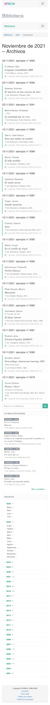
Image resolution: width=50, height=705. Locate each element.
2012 (8, 620)
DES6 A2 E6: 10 (35, 398)
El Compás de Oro (12, 314)
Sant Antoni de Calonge (19, 392)
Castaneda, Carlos (14, 311)
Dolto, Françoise (11, 422)
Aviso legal (25, 694)
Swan (35, 320)
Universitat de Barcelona (27, 444)
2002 (8, 668)
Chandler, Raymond (14, 179)
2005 (8, 654)
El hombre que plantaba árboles (16, 481)
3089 (18, 167)
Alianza (19, 295)
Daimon (22, 342)
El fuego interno (13, 317)
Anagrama (23, 207)
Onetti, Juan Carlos (14, 135)
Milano (11, 484)
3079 (18, 398)
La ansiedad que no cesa (17, 116)
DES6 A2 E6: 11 (35, 371)
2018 (8, 591)
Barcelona (14, 95)
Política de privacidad (25, 699)
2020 (8, 581)
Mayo (9, 538)
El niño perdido (12, 160)
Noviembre (11, 553)
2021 (18, 34)
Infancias (7, 425)
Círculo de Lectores (23, 471)
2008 (8, 639)
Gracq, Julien (11, 245)
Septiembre (11, 547)
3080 (18, 371)
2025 (8, 521)
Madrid (12, 295)
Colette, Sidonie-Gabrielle (16, 465)
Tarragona (14, 342)
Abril (9, 510)
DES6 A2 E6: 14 (34, 299)
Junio (9, 513)
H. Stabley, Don (12, 66)
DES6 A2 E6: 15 (34, 277)
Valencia (12, 471)
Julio (9, 516)
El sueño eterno (13, 182)
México (13, 73)
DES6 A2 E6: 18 (34, 211)
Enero (9, 525)
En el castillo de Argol (16, 248)
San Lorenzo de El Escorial (21, 320)
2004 (8, 658)
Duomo (17, 484)
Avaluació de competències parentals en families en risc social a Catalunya (24, 439)
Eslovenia (14, 229)
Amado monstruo (13, 204)
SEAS (19, 367)
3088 (18, 189)
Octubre (10, 550)
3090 (18, 145)
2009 (8, 634)
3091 (18, 123)
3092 (18, 98)
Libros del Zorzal (21, 428)
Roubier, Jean (11, 336)
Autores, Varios (12, 358)
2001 (8, 673)
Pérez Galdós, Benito (15, 289)
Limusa (20, 73)
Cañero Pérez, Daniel (13, 435)
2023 (8, 566)
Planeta (22, 95)
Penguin (22, 186)
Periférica (21, 164)
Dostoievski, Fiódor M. (16, 267)
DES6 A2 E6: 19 (34, 189)
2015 (8, 605)
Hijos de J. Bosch (37, 392)
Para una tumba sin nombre (19, 138)
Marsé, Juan (9, 451)
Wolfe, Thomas (12, 157)
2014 (8, 610)
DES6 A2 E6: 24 (35, 76)
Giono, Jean (9, 479)
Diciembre (11, 556)
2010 (8, 629)
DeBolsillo (21, 457)
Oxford (12, 367)
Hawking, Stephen (13, 88)
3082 (18, 324)
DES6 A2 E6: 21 (34, 145)
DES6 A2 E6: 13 (35, 324)
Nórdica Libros (26, 274)
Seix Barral (23, 141)
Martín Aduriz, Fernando (16, 110)
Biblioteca (9, 26)
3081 (18, 345)
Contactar (25, 691)
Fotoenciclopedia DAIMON (18, 339)
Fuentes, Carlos (12, 223)
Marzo (9, 507)
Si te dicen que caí (11, 454)
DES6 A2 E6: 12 (35, 345)
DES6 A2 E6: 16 (34, 255)
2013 (8, 615)
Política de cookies (25, 696)
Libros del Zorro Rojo (27, 229)
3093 (18, 76)
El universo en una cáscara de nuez (23, 91)
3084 (18, 277)
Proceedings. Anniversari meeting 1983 (25, 361)
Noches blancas (12, 270)
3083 (18, 299)
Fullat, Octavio (12, 383)
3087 (18, 211)
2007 (8, 644)
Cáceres (13, 164)
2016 (8, 600)
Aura (7, 226)
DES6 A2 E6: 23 (35, 98)
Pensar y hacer (12, 386)
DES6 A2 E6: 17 (34, 233)
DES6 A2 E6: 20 (34, 167)
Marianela (10, 292)
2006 (8, 649)
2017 (8, 595)
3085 (18, 255)
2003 (8, 663)
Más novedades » (39, 489)
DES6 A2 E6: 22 (34, 123)
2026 (8, 503)
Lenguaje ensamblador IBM (19, 69)
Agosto (10, 544)
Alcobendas (14, 274)
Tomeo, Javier (11, 201)
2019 (8, 586)
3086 (18, 233)
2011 (8, 625)
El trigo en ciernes (11, 468)
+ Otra (7, 113)
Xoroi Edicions (25, 120)
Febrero (10, 528)
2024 (8, 562)
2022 (8, 571)
